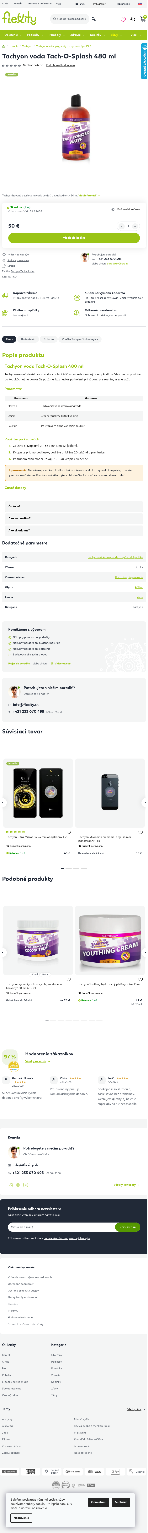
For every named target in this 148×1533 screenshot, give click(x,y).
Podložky (56, 1362)
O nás (5, 3)
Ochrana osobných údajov (23, 1290)
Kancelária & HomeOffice (88, 1439)
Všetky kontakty (125, 1184)
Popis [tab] (9, 339)
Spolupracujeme (11, 1388)
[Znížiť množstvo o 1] (122, 226)
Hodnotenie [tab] (28, 339)
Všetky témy (134, 1409)
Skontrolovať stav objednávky (26, 1324)
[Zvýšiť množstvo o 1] (135, 226)
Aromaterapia (82, 1446)
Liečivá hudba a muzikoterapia (92, 1426)
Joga (5, 1432)
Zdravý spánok (11, 1453)
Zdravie (55, 1375)
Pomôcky (56, 1368)
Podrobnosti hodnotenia (60, 65)
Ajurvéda (7, 1426)
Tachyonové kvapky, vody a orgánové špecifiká (115, 557)
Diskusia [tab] (49, 339)
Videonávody (63, 663)
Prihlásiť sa (128, 1227)
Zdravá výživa (82, 1419)
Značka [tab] (80, 339)
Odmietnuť (98, 1502)
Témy (54, 1395)
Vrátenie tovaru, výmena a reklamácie (30, 1277)
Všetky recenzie (35, 1061)
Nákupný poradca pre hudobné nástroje (36, 643)
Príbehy (6, 1375)
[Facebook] (10, 1185)
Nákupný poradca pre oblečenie (31, 649)
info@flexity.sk (26, 705)
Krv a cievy (121, 577)
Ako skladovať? (19, 530)
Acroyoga (7, 1419)
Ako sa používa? (19, 518)
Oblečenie (57, 1355)
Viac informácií (87, 195)
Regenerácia (136, 577)
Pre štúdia (80, 1432)
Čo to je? (14, 506)
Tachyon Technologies (22, 271)
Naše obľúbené (83, 1453)
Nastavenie (21, 1518)
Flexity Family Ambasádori (23, 1297)
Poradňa (13, 1304)
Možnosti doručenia (128, 209)
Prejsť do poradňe (19, 663)
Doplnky (56, 1382)
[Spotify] (25, 1185)
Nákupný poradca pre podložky (31, 637)
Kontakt (18, 3)
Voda (140, 597)
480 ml (139, 587)
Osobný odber (10, 1395)
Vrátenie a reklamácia (39, 3)
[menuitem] (13, 35)
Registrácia (123, 4)
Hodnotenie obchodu (20, 1317)
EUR (82, 4)
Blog (4, 1368)
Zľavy (54, 1388)
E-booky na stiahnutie (15, 1382)
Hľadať (93, 19)
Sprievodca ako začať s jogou (30, 654)
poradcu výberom (117, 263)
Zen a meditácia (11, 1446)
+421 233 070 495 (109, 259)
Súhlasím (121, 1502)
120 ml (34, 974)
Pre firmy (13, 1311)
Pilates (6, 1439)
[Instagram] (18, 1185)
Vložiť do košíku (74, 238)
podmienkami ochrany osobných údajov (67, 1238)
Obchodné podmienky (21, 1284)
